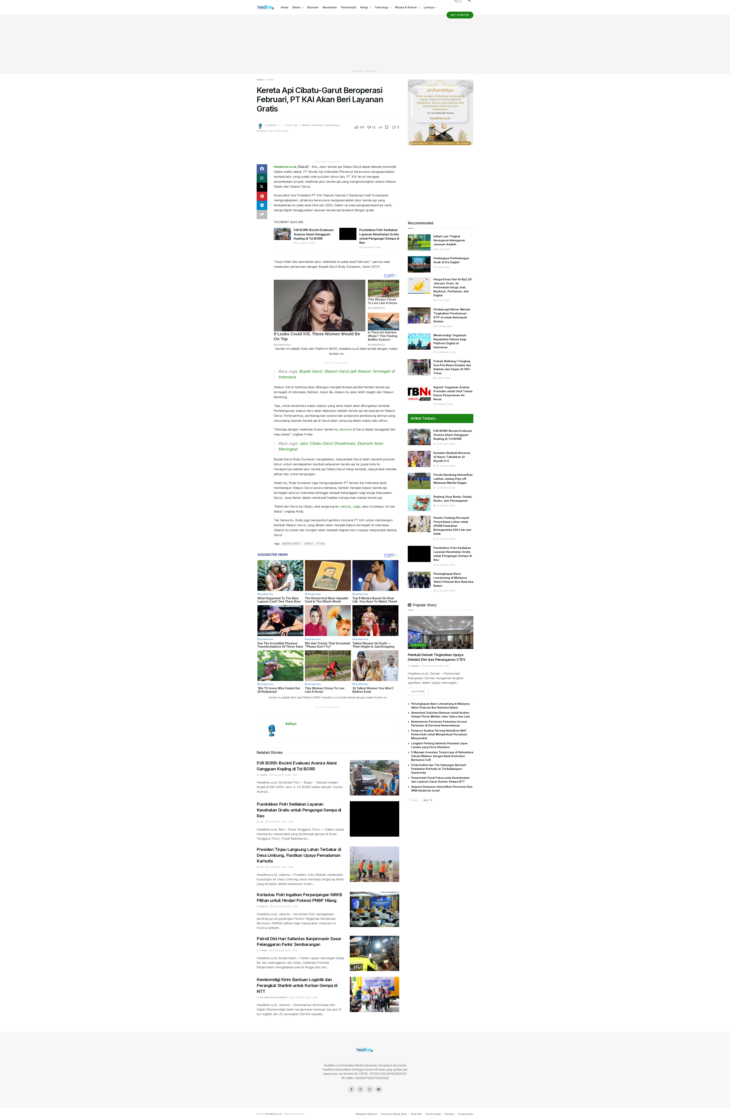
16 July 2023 (443, 249)
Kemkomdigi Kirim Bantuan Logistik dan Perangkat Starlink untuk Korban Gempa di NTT (297, 985)
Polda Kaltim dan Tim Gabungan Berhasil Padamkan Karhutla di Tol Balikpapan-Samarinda (438, 768)
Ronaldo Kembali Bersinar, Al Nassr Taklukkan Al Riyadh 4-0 (452, 457)
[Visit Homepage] (266, 7)
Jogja (356, 506)
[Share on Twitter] (262, 187)
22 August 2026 (305, 243)
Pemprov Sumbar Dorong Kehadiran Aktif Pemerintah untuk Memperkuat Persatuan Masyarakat (439, 734)
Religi (364, 7)
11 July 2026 (443, 300)
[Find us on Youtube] (378, 1089)
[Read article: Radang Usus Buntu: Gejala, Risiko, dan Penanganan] (419, 503)
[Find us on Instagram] (369, 1089)
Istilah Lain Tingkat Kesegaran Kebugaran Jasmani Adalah (449, 240)
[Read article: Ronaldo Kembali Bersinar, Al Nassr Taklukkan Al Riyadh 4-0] (419, 459)
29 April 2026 (444, 326)
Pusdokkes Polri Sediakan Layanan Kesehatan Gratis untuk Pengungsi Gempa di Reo (299, 810)
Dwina (263, 775)
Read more (419, 691)
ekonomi (345, 429)
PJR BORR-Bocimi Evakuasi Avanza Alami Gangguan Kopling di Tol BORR (313, 234)
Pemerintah (348, 7)
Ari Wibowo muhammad (274, 997)
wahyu (264, 906)
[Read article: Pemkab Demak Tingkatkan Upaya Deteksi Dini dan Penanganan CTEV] (440, 632)
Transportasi (332, 125)
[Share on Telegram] (262, 205)
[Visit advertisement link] (440, 112)
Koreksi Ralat (433, 1113)
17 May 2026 (442, 267)
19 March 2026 (444, 404)
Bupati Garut (292, 543)
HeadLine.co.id (285, 167)
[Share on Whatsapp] (262, 178)
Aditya (273, 125)
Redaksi (449, 1113)
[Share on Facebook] (262, 168)
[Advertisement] (365, 41)
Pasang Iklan (465, 1113)
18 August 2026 (433, 666)
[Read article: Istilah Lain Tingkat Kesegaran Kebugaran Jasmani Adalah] (419, 242)
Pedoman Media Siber (394, 1113)
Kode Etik (416, 1113)
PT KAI (321, 543)
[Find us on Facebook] (351, 1089)
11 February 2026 (446, 352)
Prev (415, 800)
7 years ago (291, 125)
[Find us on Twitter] (360, 1089)
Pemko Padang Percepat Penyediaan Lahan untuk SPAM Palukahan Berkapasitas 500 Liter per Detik (452, 526)
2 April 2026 (443, 378)
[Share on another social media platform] (262, 214)
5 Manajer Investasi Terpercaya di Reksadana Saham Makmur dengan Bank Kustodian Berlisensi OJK (442, 756)
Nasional (316, 125)
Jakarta (345, 506)
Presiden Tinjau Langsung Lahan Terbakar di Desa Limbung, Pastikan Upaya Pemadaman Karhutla (299, 855)
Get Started (460, 15)
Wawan (415, 666)
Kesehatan (330, 7)
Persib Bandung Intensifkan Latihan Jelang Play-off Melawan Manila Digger (453, 479)
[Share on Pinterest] (262, 196)
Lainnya (429, 7)
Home (284, 7)
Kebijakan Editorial (366, 1113)
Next (426, 800)
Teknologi (381, 7)
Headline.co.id (273, 1113)
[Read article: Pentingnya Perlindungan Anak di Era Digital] (419, 264)
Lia (261, 821)
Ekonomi (312, 7)
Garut (308, 543)
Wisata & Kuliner (406, 7)
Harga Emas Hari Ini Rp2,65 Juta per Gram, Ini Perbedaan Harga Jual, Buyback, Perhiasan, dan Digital (452, 287)
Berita (296, 7)
